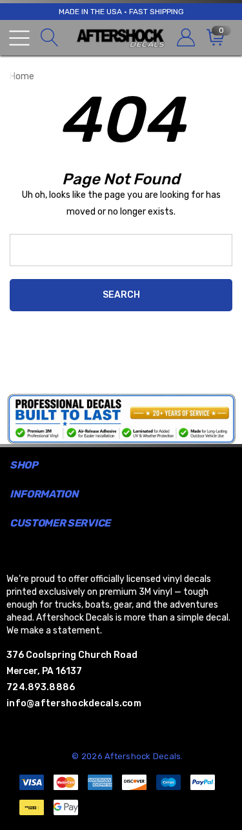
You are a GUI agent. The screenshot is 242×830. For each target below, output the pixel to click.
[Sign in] (185, 37)
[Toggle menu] (19, 38)
